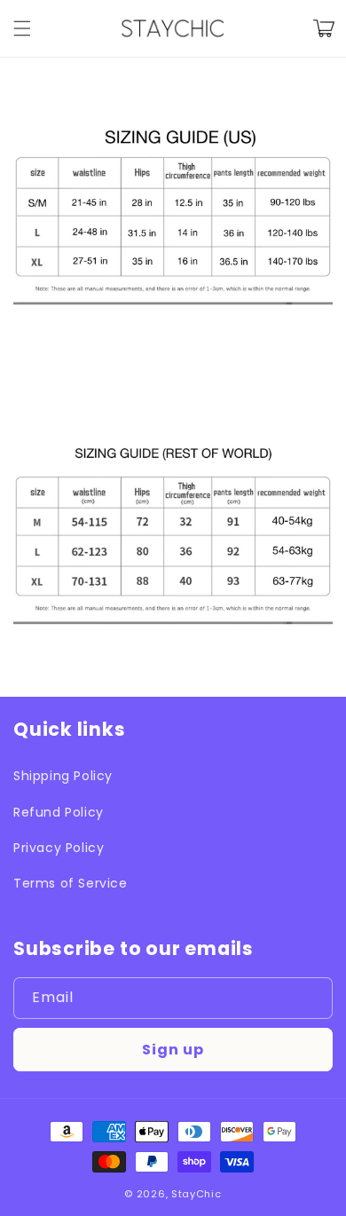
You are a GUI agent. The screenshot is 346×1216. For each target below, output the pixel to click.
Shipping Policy (63, 776)
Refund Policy (58, 812)
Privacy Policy (58, 848)
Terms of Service (70, 883)
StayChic (196, 1194)
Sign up (173, 1049)
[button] (22, 28)
